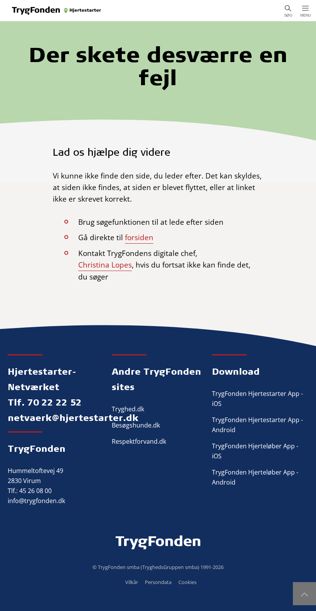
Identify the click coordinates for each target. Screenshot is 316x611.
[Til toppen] (304, 593)
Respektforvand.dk (139, 441)
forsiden (139, 237)
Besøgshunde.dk (136, 425)
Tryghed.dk (128, 409)
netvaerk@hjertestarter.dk (73, 417)
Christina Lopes (105, 265)
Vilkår (131, 582)
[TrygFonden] (57, 10)
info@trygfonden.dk (36, 501)
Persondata (158, 582)
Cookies (187, 582)
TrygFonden (37, 448)
